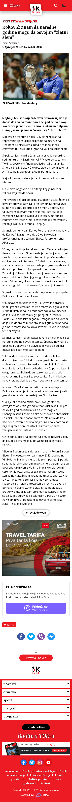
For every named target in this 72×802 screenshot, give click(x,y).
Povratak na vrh (36, 658)
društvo (9, 692)
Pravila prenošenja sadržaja (38, 771)
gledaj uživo (36, 727)
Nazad (11, 625)
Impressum (11, 771)
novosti (9, 684)
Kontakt (45, 783)
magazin (10, 708)
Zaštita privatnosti (40, 779)
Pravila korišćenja (40, 775)
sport (7, 700)
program (10, 716)
